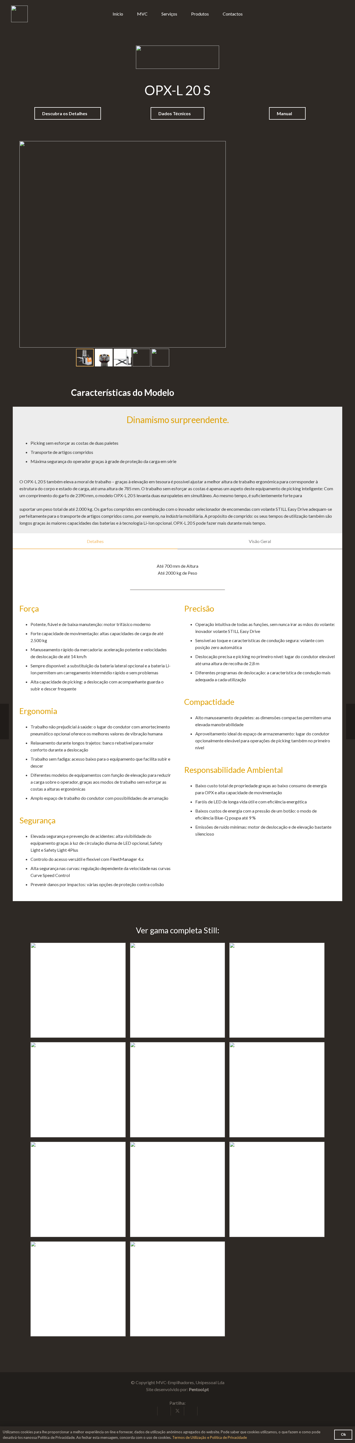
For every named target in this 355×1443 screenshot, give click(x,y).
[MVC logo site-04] (19, 14)
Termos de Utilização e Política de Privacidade (209, 1437)
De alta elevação (177, 1085)
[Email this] (151, 1411)
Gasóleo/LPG (177, 986)
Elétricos (78, 986)
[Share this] (164, 1411)
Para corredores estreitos (277, 1185)
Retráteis (277, 986)
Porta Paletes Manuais (78, 1284)
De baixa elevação (78, 1185)
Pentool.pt (199, 1389)
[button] (212, 14)
